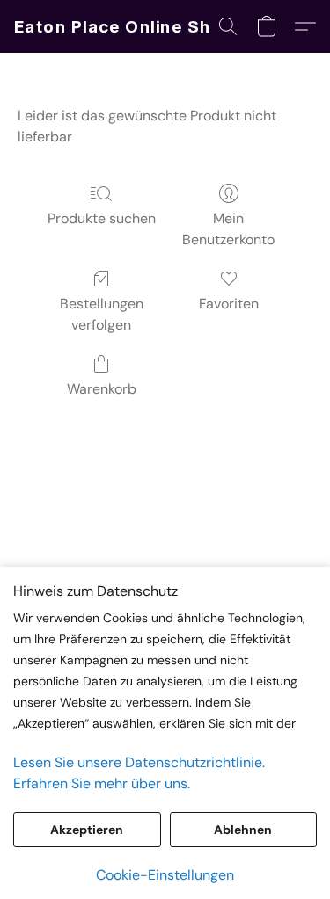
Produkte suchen (102, 218)
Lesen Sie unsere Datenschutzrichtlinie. (139, 762)
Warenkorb (101, 389)
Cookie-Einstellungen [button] (165, 875)
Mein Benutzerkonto (228, 229)
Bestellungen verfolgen (101, 314)
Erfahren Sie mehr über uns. (101, 783)
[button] (124, 26)
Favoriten (229, 303)
